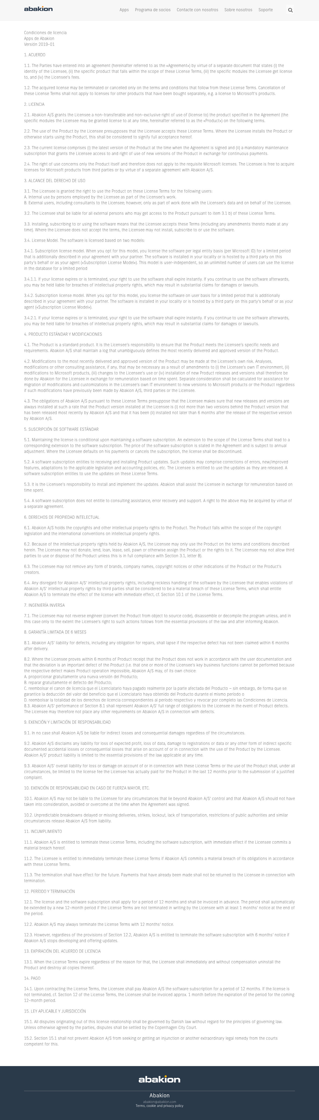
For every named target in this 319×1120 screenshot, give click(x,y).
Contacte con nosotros (197, 10)
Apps (124, 10)
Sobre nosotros (238, 10)
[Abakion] (38, 10)
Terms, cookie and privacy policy (159, 1106)
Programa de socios (153, 10)
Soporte (266, 10)
